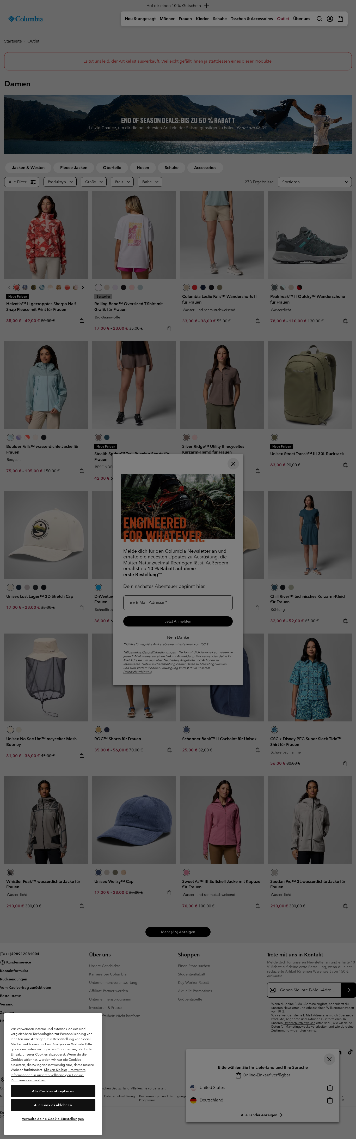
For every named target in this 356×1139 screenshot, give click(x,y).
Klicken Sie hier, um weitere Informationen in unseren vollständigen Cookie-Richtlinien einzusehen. (48, 1075)
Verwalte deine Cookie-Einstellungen (53, 1119)
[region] (53, 1074)
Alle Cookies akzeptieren (53, 1091)
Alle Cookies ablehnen (53, 1105)
